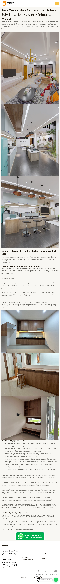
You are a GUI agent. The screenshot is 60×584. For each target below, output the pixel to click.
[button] (56, 580)
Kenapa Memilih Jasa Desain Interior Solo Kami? (14, 512)
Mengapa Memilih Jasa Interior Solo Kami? (15, 440)
